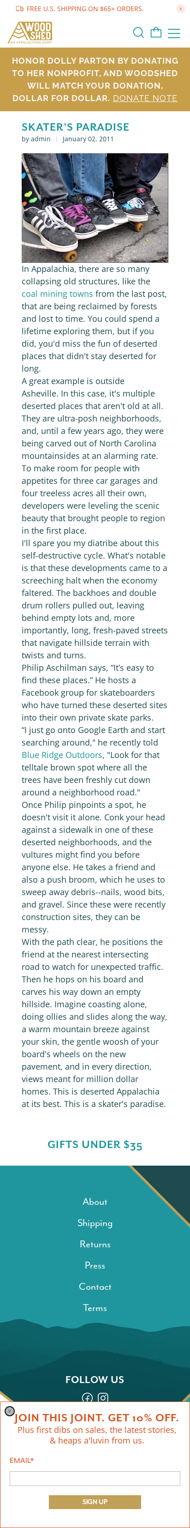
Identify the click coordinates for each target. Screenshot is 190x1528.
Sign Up (95, 1502)
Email (22, 1460)
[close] (9, 1411)
